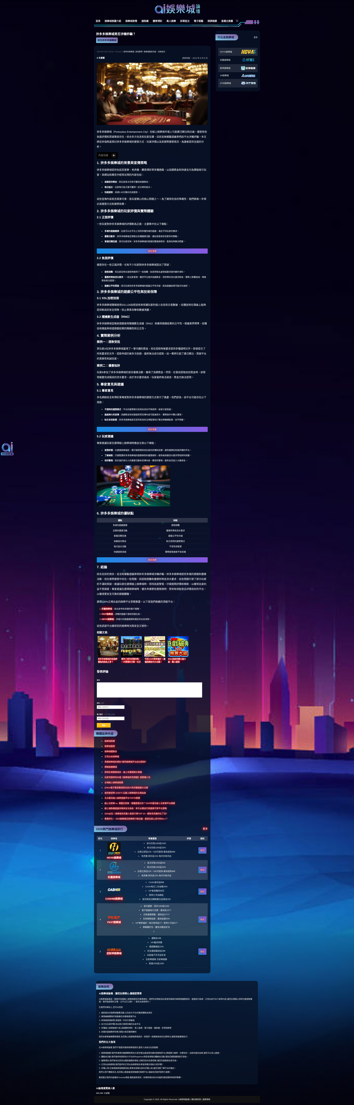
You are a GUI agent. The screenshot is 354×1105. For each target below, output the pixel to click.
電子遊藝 (198, 21)
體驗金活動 (106, 1057)
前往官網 (152, 251)
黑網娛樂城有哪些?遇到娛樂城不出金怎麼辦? (125, 762)
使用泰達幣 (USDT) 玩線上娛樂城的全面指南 (125, 793)
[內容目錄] (114, 155)
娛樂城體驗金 (111, 751)
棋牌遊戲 (212, 21)
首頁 (98, 21)
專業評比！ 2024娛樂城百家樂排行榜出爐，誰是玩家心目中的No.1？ (136, 819)
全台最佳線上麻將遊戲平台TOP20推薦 (122, 798)
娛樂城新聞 (131, 21)
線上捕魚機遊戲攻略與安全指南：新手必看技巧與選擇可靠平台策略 (136, 808)
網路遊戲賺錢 (111, 767)
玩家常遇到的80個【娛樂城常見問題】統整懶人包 (127, 777)
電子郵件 (106, 714)
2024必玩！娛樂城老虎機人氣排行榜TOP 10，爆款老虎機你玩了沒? (136, 813)
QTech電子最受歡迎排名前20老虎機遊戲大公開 (126, 787)
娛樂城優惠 (110, 746)
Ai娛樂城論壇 (177, 8)
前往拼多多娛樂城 (106, 40)
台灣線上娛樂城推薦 (114, 782)
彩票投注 (185, 21)
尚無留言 (161, 52)
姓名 (100, 703)
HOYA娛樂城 (226, 52)
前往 (202, 850)
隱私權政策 (196, 1099)
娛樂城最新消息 (150, 52)
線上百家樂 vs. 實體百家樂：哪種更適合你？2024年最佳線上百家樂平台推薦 (140, 803)
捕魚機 (145, 21)
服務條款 (206, 1099)
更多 (205, 828)
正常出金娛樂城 (112, 756)
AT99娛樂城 (225, 83)
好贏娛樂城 (225, 60)
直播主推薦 (227, 21)
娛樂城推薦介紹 (113, 21)
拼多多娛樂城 (128, 52)
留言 (99, 680)
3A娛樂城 (224, 75)
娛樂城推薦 (110, 741)
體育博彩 (157, 21)
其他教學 (139, 52)
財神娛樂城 (225, 68)
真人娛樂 (171, 21)
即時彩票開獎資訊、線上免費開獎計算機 (123, 772)
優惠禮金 (105, 1060)
